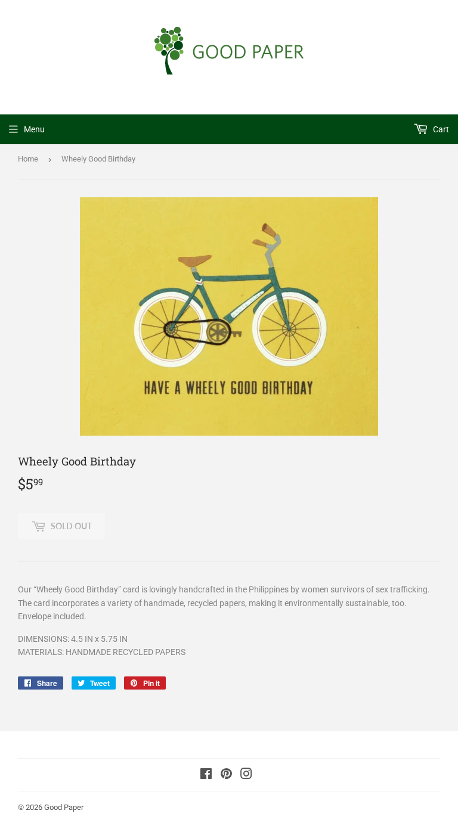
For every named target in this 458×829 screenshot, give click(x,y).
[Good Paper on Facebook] (206, 775)
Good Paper (63, 807)
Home (28, 158)
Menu (34, 129)
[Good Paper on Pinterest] (226, 775)
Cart (440, 129)
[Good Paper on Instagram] (246, 775)
